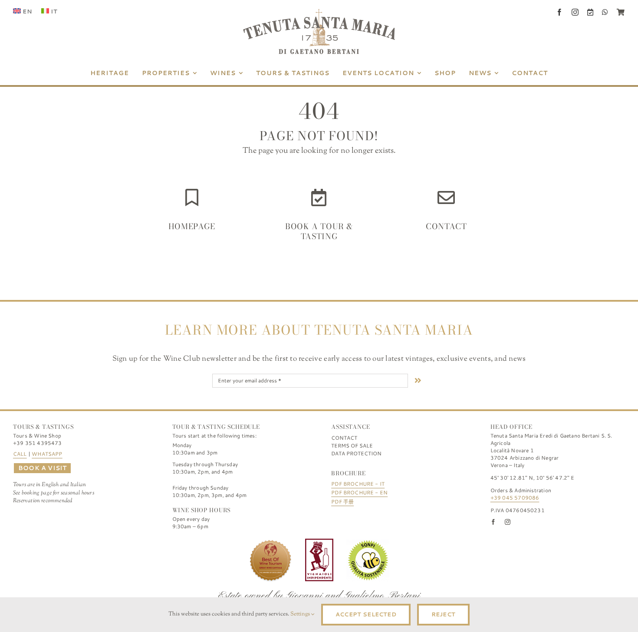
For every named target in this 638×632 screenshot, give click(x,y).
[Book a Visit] (590, 12)
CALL (20, 454)
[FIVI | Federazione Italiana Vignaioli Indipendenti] (319, 542)
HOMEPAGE (191, 226)
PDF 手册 (342, 501)
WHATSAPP (47, 454)
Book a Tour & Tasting (319, 231)
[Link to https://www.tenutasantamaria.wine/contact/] (446, 197)
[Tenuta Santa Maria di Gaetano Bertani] (319, 12)
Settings (300, 614)
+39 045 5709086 (514, 497)
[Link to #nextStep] (417, 380)
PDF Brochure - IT (358, 483)
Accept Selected (365, 614)
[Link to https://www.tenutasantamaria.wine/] (191, 197)
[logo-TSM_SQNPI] (368, 542)
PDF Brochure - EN (359, 492)
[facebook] (559, 12)
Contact (446, 226)
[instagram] (575, 12)
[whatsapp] (605, 12)
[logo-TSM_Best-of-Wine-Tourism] (270, 542)
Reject (443, 614)
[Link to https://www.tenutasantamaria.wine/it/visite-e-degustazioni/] (318, 197)
